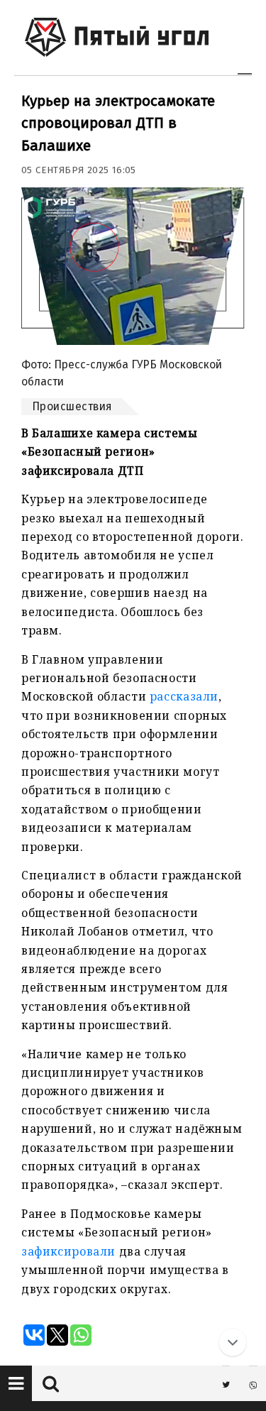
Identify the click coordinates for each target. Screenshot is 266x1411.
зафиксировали (68, 1251)
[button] (16, 1383)
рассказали (184, 696)
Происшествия (72, 406)
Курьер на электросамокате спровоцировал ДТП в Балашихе (118, 123)
